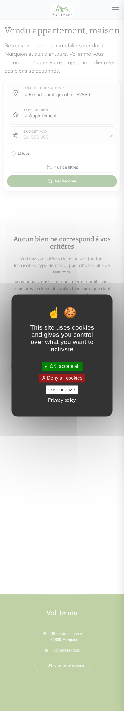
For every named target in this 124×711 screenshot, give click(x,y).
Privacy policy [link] (62, 400)
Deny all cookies (64, 378)
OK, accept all (63, 366)
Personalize (62, 389)
